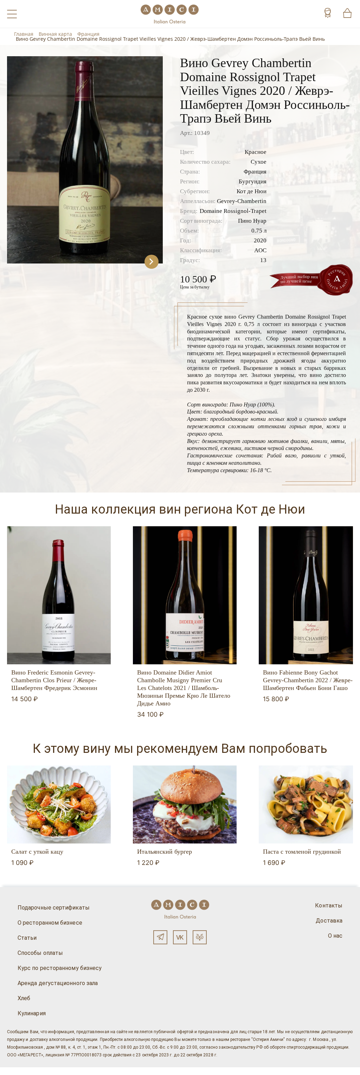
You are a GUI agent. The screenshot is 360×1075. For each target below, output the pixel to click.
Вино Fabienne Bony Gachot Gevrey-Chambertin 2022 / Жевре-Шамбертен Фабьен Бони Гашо (308, 680)
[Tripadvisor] (200, 937)
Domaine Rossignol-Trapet (233, 211)
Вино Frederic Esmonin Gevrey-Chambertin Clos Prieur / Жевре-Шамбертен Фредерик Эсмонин (54, 680)
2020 (260, 240)
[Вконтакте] (180, 937)
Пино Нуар (252, 220)
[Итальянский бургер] (185, 804)
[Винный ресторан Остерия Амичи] (170, 14)
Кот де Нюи (251, 191)
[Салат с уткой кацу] (59, 804)
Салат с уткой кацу (37, 851)
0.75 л (258, 230)
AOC (260, 250)
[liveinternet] (15, 1071)
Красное (255, 152)
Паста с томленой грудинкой (302, 851)
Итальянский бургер (164, 851)
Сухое (258, 161)
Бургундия (252, 181)
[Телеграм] (160, 937)
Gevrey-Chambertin (241, 201)
